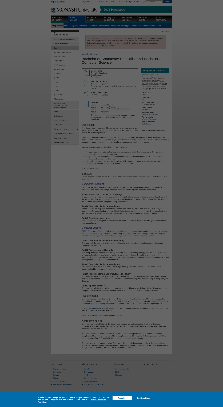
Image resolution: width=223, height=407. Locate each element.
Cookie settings (143, 398)
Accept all (122, 398)
